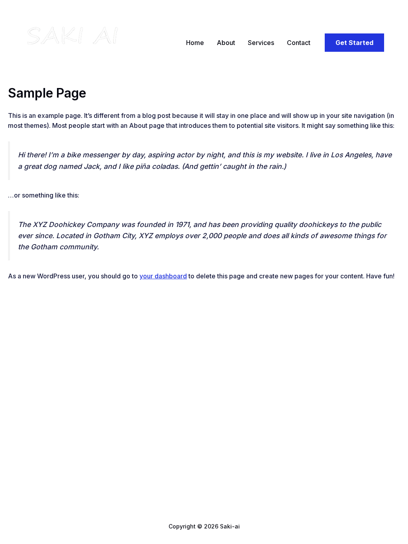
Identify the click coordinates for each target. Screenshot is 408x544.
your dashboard (163, 276)
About (226, 43)
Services (261, 43)
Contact (298, 43)
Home (195, 43)
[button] (354, 42)
